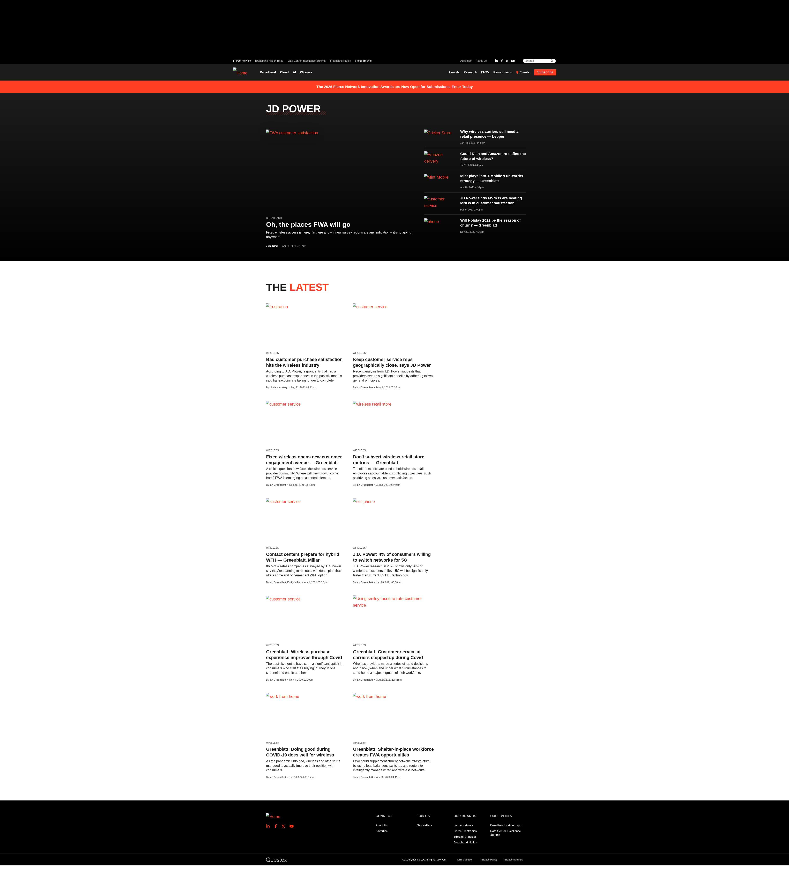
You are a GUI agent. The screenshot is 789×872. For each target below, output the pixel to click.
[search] (552, 60)
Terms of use (464, 859)
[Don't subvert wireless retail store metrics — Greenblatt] (372, 403)
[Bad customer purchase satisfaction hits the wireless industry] (277, 306)
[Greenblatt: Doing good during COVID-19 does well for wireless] (282, 696)
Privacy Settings (513, 859)
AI (294, 72)
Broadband (268, 72)
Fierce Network (242, 60)
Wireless (306, 72)
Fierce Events (363, 60)
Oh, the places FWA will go (308, 224)
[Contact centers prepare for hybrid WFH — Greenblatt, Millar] (283, 501)
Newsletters (424, 825)
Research (470, 72)
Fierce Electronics (465, 831)
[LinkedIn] (496, 60)
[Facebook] (501, 60)
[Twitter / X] (507, 60)
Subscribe (545, 72)
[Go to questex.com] (276, 859)
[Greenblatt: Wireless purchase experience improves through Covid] (283, 598)
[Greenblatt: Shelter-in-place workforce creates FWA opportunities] (369, 696)
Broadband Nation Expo (269, 60)
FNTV (485, 72)
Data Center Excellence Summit (306, 60)
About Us (481, 60)
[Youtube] (513, 61)
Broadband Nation (340, 60)
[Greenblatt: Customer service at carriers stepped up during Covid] (393, 601)
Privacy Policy (489, 859)
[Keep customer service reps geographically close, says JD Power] (370, 306)
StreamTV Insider (464, 836)
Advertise (466, 60)
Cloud (284, 72)
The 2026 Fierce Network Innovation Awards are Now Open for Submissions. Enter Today (394, 87)
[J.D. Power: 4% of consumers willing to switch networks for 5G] (364, 501)
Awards (453, 72)
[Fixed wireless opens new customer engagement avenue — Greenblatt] (283, 403)
